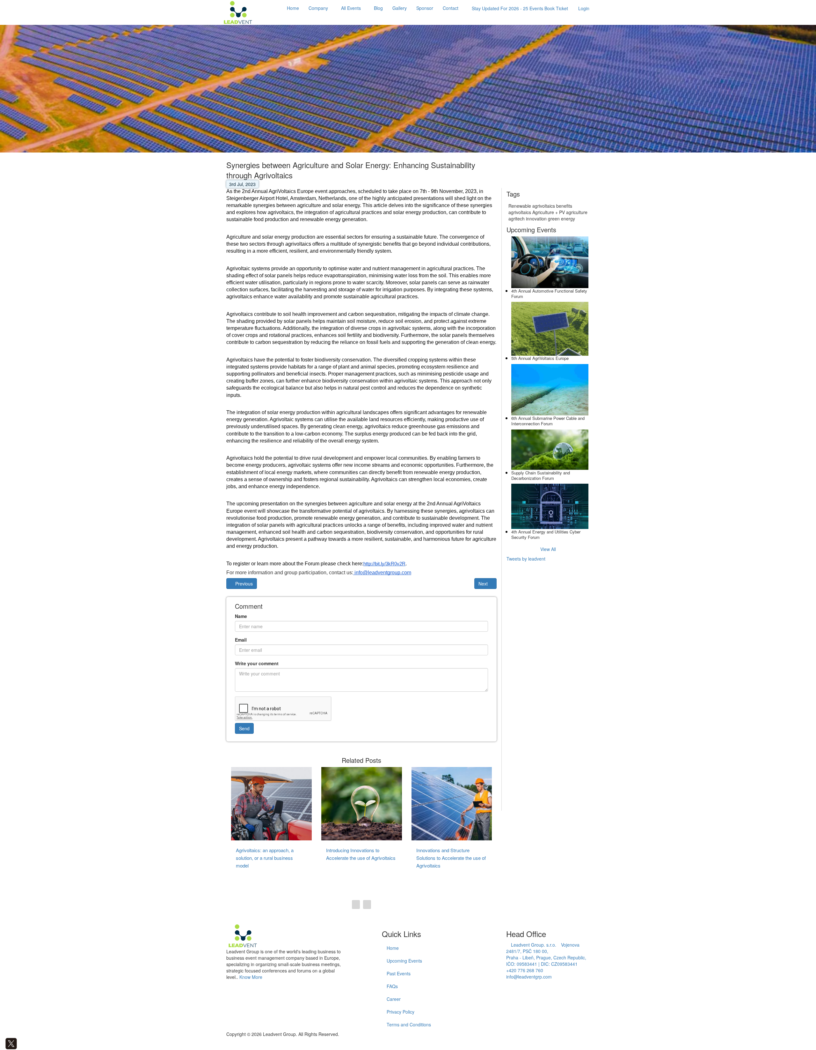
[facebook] (2, 1042)
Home (293, 8)
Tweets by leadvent (525, 558)
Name (241, 616)
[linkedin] (20, 1042)
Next (483, 583)
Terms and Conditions (409, 1024)
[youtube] (30, 1042)
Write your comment (257, 663)
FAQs (392, 986)
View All (548, 549)
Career (394, 999)
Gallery (399, 8)
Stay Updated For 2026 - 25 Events (520, 8)
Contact (450, 8)
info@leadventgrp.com (529, 976)
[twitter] (11, 1042)
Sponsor (424, 8)
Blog (378, 8)
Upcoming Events (404, 960)
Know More (250, 977)
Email (241, 640)
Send (244, 728)
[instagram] (25, 1042)
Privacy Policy (400, 1012)
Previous (243, 583)
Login (583, 8)
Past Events (399, 973)
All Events (351, 8)
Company (318, 8)
